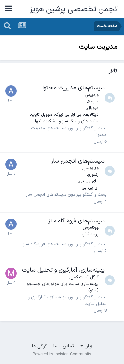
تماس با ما (63, 346)
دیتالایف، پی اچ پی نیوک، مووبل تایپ (65, 114)
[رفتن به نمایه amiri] (11, 91)
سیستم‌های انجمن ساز (78, 161)
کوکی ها (39, 346)
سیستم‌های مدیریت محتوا (73, 87)
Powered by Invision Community (62, 354)
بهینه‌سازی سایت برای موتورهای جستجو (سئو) (63, 287)
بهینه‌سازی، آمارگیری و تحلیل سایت (63, 270)
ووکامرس (91, 227)
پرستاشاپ (90, 234)
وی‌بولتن (91, 168)
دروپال (93, 108)
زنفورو (93, 174)
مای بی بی (89, 181)
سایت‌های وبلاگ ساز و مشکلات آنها (67, 121)
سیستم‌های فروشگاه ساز (76, 221)
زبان (87, 346)
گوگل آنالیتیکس (84, 277)
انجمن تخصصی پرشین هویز (74, 9)
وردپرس (92, 95)
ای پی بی (90, 187)
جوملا (93, 101)
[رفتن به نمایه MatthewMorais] (11, 273)
